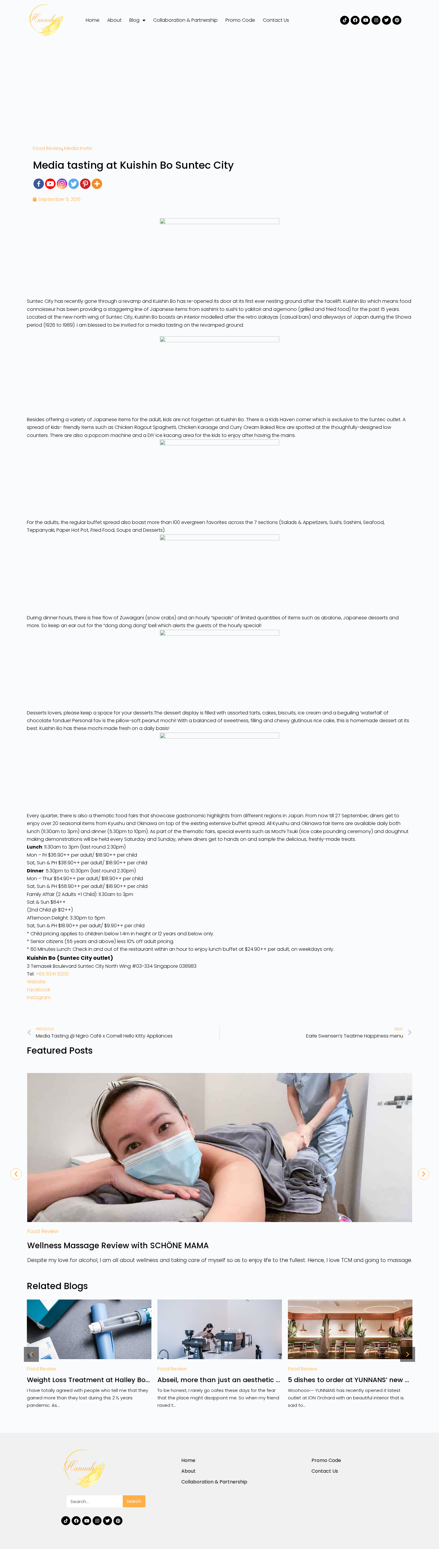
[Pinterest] (396, 20)
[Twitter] (386, 20)
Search (134, 1501)
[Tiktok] (344, 20)
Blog (134, 20)
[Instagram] (376, 20)
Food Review (47, 148)
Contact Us (276, 20)
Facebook (38, 989)
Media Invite (78, 148)
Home (92, 20)
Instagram (39, 997)
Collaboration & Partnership (185, 20)
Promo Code (240, 20)
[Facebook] (355, 20)
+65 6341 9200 (52, 973)
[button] (31, 1354)
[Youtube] (365, 20)
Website (36, 981)
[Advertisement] (219, 85)
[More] (97, 184)
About (114, 20)
